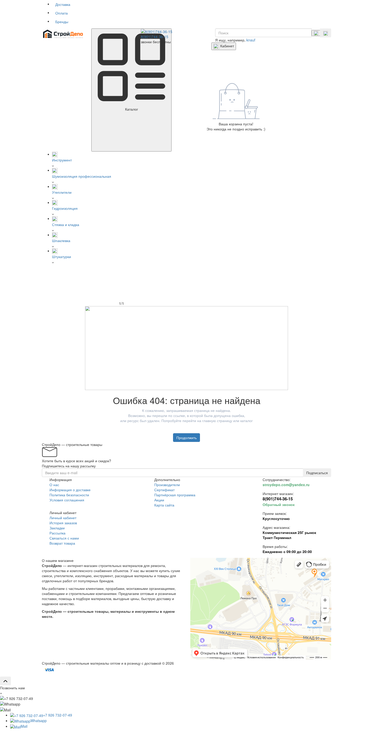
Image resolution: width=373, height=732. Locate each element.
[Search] (325, 32)
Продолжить (186, 437)
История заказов (63, 522)
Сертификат (164, 489)
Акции (159, 499)
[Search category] (316, 33)
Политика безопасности (69, 494)
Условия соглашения (66, 499)
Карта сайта (164, 504)
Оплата (61, 13)
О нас (54, 484)
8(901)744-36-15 (154, 36)
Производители (167, 484)
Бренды (61, 21)
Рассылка (57, 532)
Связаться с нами (64, 538)
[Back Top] (5, 681)
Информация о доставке (70, 489)
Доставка (62, 4)
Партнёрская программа (174, 494)
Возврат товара (62, 543)
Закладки (57, 527)
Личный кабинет (62, 517)
